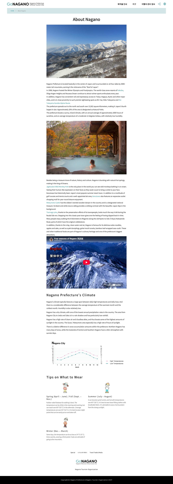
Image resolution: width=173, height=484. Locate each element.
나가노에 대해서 (82, 452)
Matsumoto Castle (53, 202)
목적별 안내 (122, 4)
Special (73, 452)
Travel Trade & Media (96, 452)
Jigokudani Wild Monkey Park (57, 186)
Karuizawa (96, 196)
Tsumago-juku (51, 212)
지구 (134, 4)
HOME (12, 11)
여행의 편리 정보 (148, 4)
